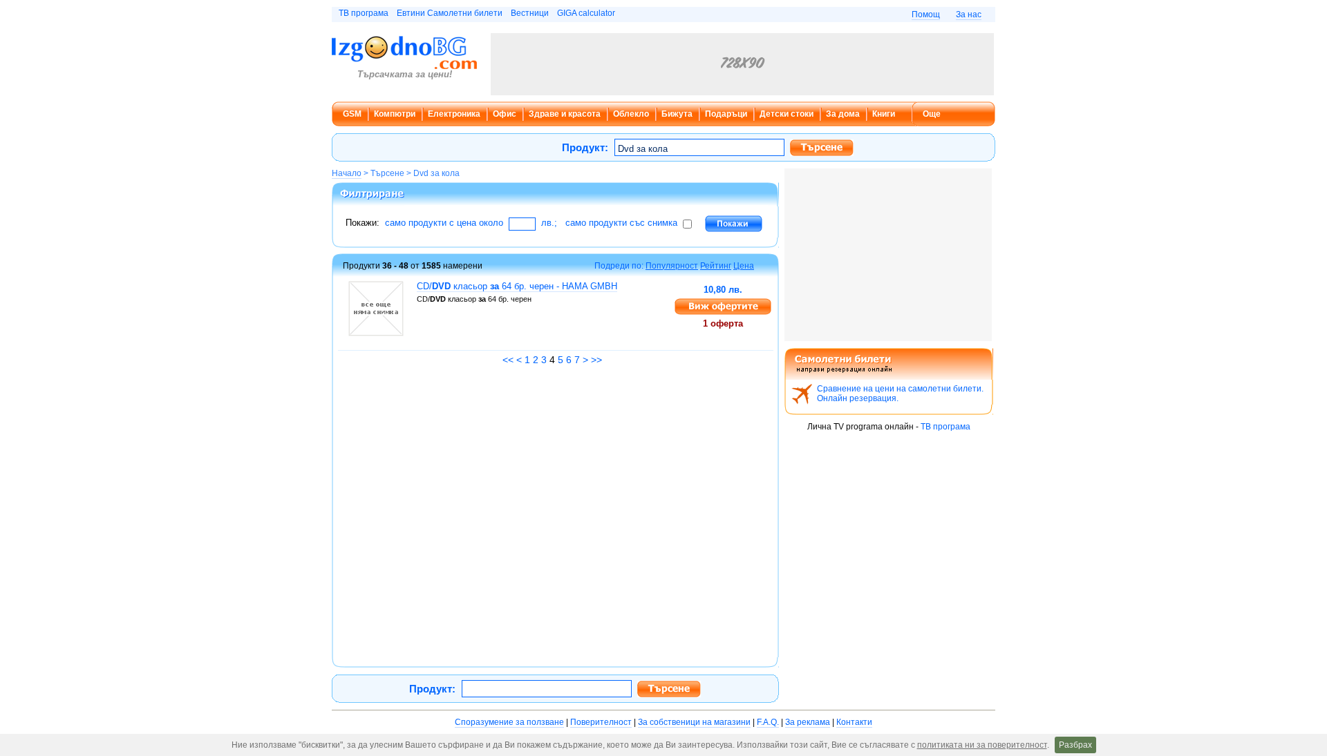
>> (596, 359)
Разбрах (1075, 745)
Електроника (454, 114)
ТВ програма (363, 13)
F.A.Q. (768, 722)
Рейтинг (715, 266)
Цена (743, 266)
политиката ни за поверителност (982, 745)
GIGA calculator (586, 13)
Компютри (394, 114)
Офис (504, 114)
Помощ (926, 14)
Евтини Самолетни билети (449, 13)
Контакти (854, 722)
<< (508, 359)
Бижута (677, 114)
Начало (346, 173)
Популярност (672, 266)
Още (932, 114)
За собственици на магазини (694, 722)
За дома (843, 114)
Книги (883, 114)
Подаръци (726, 114)
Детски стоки (786, 114)
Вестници (530, 13)
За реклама (807, 722)
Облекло (631, 114)
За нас (968, 14)
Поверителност (601, 722)
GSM (352, 114)
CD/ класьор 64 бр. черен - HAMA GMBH (517, 286)
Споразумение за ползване (509, 722)
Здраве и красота (565, 114)
